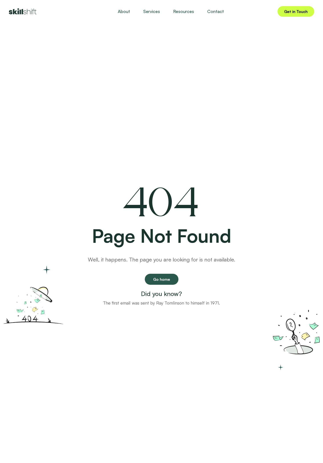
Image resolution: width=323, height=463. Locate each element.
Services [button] (151, 11)
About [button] (124, 11)
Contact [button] (215, 11)
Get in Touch (296, 11)
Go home (161, 279)
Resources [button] (183, 11)
